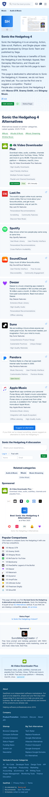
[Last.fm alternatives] (5, 194)
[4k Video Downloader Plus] (5, 146)
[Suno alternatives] (5, 325)
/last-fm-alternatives (10, 190)
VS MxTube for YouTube (15, 558)
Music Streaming (36, 473)
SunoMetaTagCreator (23, 638)
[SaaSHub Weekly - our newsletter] (36, 4)
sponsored (20, 677)
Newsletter (7, 752)
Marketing (34, 768)
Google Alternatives (33, 738)
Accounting (7, 771)
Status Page (27, 104)
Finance (40, 774)
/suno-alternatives (9, 322)
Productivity (23, 768)
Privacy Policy (18, 783)
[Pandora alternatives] (5, 358)
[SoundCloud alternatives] (5, 259)
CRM (5, 768)
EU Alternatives (20, 605)
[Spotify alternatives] (5, 229)
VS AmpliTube (11, 579)
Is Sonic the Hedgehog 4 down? (24, 619)
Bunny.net (22, 787)
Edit (5, 99)
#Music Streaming (33, 133)
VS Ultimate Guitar (13, 583)
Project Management (11, 774)
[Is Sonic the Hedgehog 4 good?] (17, 103)
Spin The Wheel (24, 790)
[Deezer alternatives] (5, 283)
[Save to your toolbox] (7, 29)
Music (23, 473)
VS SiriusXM (10, 590)
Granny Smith (26, 90)
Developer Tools (22, 764)
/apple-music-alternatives (12, 385)
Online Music (24, 477)
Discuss (33, 717)
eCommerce (19, 771)
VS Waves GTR (11, 548)
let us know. (32, 607)
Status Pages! (8, 741)
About (40, 717)
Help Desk (13, 768)
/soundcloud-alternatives (12, 256)
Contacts (24, 717)
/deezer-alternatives (10, 280)
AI (4, 764)
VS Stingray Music (12, 555)
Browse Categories (10, 731)
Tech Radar (29, 731)
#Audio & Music (16, 133)
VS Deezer (9, 569)
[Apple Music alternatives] (5, 389)
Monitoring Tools (28, 774)
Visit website (8, 104)
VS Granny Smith (12, 551)
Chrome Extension (10, 738)
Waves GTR (12, 90)
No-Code (10, 764)
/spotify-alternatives (10, 226)
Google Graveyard (32, 748)
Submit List (7, 748)
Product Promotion (10, 717)
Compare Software (10, 734)
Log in (4, 454)
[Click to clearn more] (24, 668)
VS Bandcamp (11, 562)
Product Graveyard (33, 745)
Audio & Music (11, 473)
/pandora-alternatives (10, 355)
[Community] (41, 4)
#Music (5, 133)
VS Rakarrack (11, 572)
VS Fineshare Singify (13, 586)
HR (27, 771)
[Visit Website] (46, 192)
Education (7, 777)
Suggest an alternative (24, 428)
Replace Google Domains (35, 752)
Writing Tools (35, 771)
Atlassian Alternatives (34, 741)
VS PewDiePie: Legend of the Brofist (20, 565)
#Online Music (7, 137)
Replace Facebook (32, 734)
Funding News (8, 745)
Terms (30, 783)
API (4, 720)
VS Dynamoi (10, 576)
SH (7, 21)
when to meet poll (21, 792)
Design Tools (36, 764)
